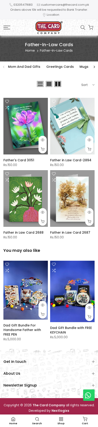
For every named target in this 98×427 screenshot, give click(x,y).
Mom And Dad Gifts (24, 66)
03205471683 (23, 5)
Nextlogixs (60, 411)
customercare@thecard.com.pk (65, 5)
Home (30, 50)
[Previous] (4, 67)
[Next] (94, 67)
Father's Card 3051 (18, 160)
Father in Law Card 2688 (23, 232)
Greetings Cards (60, 66)
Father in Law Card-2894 (70, 160)
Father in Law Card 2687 (70, 232)
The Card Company (49, 405)
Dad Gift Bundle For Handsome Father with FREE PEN (22, 330)
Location (53, 15)
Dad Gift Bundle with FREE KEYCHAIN (71, 330)
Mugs (84, 66)
